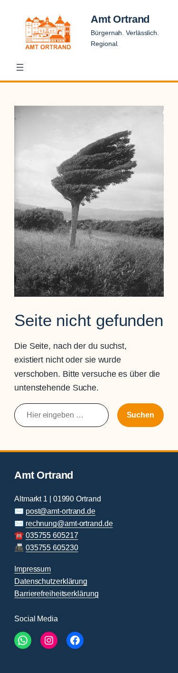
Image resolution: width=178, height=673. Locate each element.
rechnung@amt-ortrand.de (69, 523)
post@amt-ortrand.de (60, 511)
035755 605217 (52, 535)
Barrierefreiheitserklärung (56, 593)
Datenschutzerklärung (50, 581)
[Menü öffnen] (20, 67)
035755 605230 (52, 547)
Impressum (32, 568)
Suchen (140, 414)
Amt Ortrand (120, 19)
